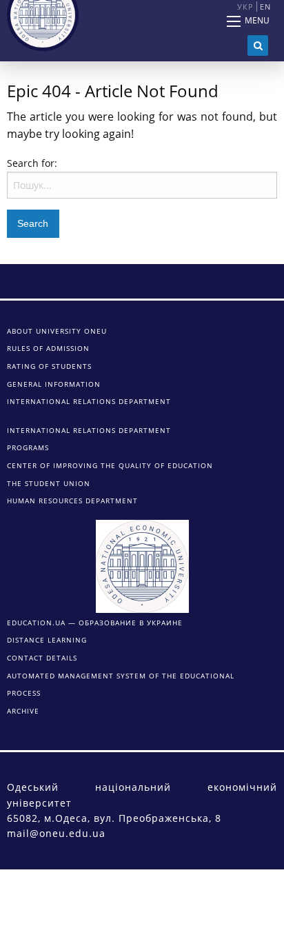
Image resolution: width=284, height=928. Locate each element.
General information (54, 384)
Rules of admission (48, 348)
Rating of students (49, 366)
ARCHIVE (23, 711)
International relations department (89, 401)
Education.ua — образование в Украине (95, 622)
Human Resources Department (72, 500)
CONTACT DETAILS (42, 658)
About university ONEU (57, 331)
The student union (48, 483)
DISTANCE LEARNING (47, 640)
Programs (28, 447)
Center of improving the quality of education (110, 465)
